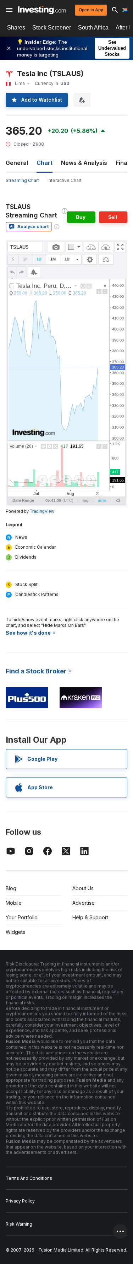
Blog (11, 888)
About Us (83, 888)
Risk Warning (19, 1224)
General (17, 162)
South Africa (93, 28)
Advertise (83, 903)
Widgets (15, 932)
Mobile (14, 903)
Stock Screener (51, 28)
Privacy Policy (20, 1201)
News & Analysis (84, 162)
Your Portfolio (22, 917)
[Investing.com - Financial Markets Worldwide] (42, 10)
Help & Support (90, 917)
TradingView (42, 511)
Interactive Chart (65, 180)
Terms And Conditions (29, 1178)
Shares (16, 28)
